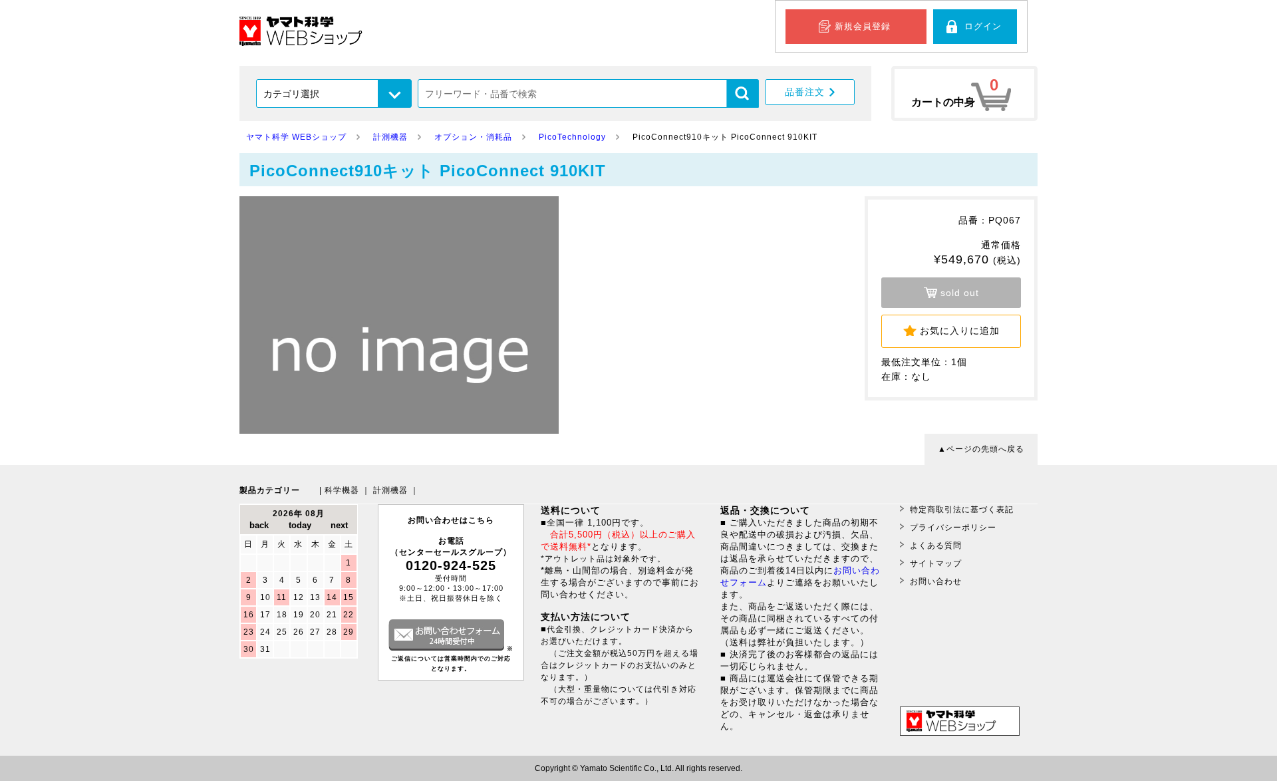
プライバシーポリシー (953, 527)
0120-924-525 (451, 565)
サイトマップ (936, 563)
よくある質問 (936, 545)
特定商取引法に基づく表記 (962, 509)
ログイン (983, 26)
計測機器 (390, 490)
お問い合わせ (936, 581)
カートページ (964, 93)
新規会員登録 (863, 26)
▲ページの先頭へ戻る (981, 449)
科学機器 (342, 490)
